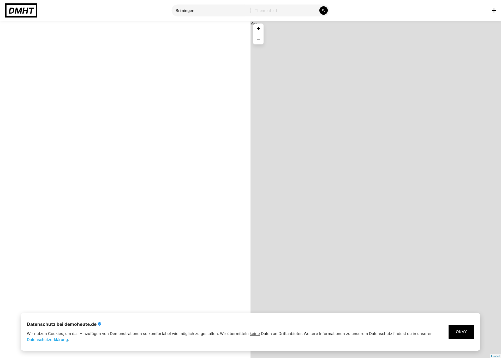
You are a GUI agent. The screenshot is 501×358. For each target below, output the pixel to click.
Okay (461, 331)
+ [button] (258, 28)
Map (375, 189)
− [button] (258, 39)
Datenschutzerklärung (47, 339)
